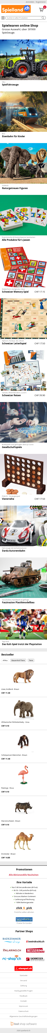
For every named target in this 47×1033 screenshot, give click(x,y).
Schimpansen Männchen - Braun (14, 755)
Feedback (23, 996)
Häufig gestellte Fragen (23, 991)
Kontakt (23, 1001)
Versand (23, 980)
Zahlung (23, 985)
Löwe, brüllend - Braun (10, 689)
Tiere (31, 660)
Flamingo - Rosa (7, 788)
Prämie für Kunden (24, 923)
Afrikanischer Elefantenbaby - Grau (15, 722)
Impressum (23, 1006)
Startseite (23, 975)
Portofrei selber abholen (24, 912)
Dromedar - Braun (8, 854)
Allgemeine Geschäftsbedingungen (23, 1016)
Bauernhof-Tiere (18, 660)
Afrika (5, 660)
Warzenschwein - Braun (10, 821)
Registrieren (41, 2)
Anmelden (30, 2)
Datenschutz (24, 1011)
